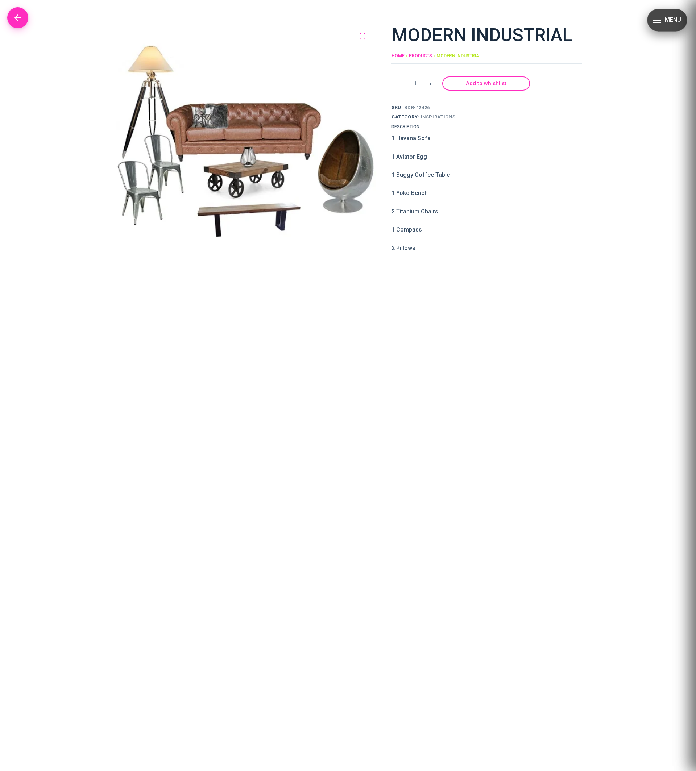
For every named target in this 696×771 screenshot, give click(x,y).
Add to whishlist (486, 83)
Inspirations (438, 117)
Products (420, 55)
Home (398, 55)
